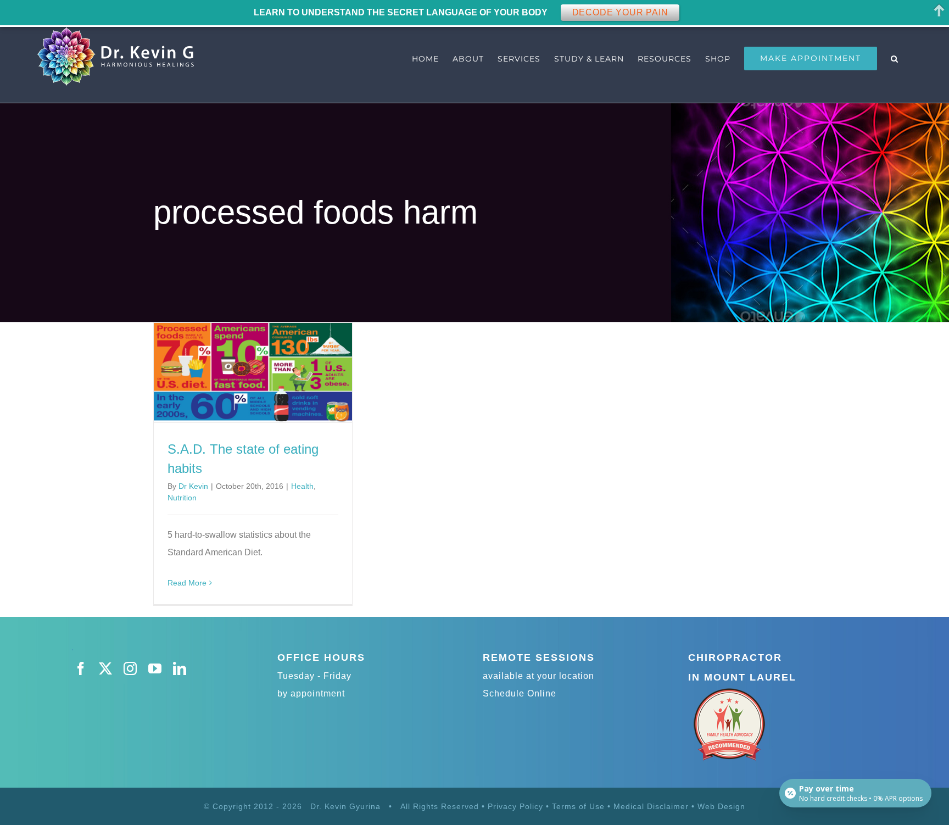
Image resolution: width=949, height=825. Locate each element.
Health (302, 486)
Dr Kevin (193, 486)
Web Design (721, 806)
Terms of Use (578, 806)
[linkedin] (180, 668)
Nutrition (182, 497)
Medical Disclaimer (652, 806)
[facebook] (81, 668)
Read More (187, 582)
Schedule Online (519, 693)
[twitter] (106, 668)
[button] (894, 58)
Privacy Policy (515, 806)
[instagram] (130, 668)
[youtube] (155, 668)
